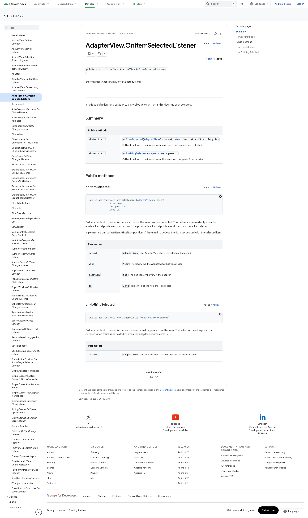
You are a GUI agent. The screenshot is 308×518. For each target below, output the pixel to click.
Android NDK (227, 476)
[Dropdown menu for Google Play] (124, 4)
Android (51, 452)
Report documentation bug (278, 457)
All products (164, 496)
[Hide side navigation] (38, 512)
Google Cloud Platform (140, 496)
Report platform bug (275, 452)
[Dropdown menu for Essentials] (49, 4)
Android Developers (95, 33)
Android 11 (183, 483)
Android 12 (183, 478)
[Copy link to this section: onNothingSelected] (118, 305)
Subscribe (268, 510)
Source (50, 467)
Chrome (102, 496)
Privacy (94, 472)
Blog (139, 3)
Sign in (300, 3)
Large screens (141, 452)
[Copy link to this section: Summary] (106, 119)
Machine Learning (99, 457)
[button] (21, 496)
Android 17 (183, 452)
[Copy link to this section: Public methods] (117, 176)
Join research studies (275, 467)
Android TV (139, 472)
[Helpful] (215, 33)
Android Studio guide (232, 455)
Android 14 (183, 467)
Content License (168, 389)
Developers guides (230, 460)
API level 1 (217, 43)
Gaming (94, 452)
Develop (90, 3)
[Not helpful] (220, 33)
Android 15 (183, 462)
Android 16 (183, 457)
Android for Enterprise (58, 457)
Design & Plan (65, 3)
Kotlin (209, 59)
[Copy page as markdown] (100, 53)
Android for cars (142, 467)
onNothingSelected (135, 153)
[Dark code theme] (220, 196)
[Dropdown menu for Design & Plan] (77, 4)
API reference (13, 15)
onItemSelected (133, 139)
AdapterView (151, 139)
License (61, 510)
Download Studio (230, 470)
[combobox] (221, 4)
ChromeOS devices (144, 462)
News (50, 472)
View (177, 139)
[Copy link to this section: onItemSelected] (113, 187)
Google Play (114, 3)
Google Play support (275, 462)
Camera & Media (99, 467)
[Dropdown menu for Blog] (146, 4)
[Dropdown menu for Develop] (99, 4)
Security (51, 462)
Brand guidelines (77, 510)
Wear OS (138, 457)
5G (92, 478)
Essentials (39, 3)
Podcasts (51, 483)
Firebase (116, 496)
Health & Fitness (98, 462)
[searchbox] (21, 27)
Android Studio (282, 3)
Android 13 (183, 472)
